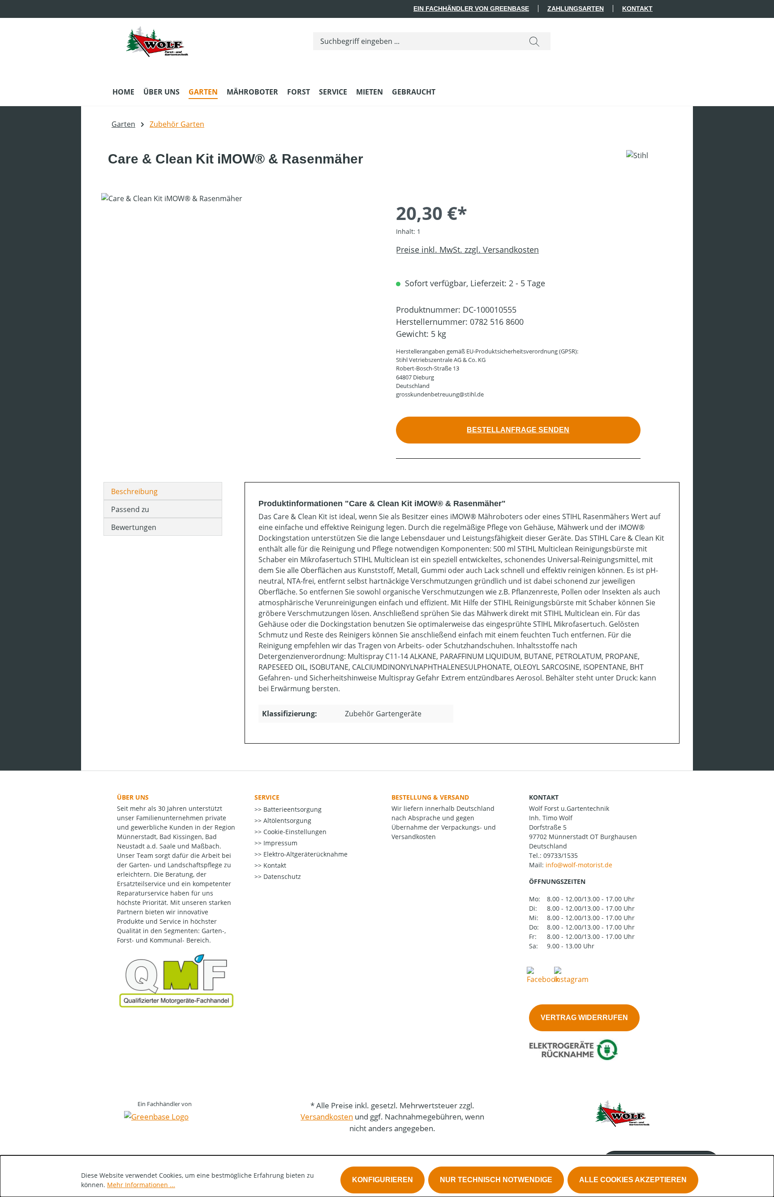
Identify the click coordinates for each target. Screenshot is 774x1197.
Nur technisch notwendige (496, 1180)
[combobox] (416, 41)
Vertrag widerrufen (584, 1017)
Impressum (279, 843)
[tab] (162, 491)
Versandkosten (327, 1116)
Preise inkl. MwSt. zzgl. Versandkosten (467, 249)
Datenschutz (281, 876)
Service (267, 797)
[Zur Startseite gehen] (157, 39)
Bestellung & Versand (430, 797)
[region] (239, 289)
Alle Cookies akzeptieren (633, 1180)
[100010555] (239, 289)
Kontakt (637, 8)
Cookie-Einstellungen (294, 831)
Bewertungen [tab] (133, 527)
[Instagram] (571, 975)
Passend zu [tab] (130, 509)
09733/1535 (560, 855)
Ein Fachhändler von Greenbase (471, 8)
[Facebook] (543, 975)
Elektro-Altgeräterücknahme (305, 854)
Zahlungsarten (575, 8)
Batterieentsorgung (292, 809)
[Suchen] (534, 41)
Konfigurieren (382, 1180)
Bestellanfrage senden (518, 430)
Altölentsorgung (286, 820)
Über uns (133, 797)
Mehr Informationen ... (141, 1184)
